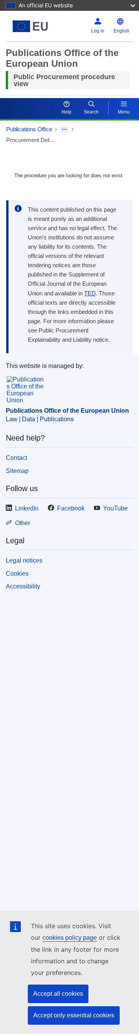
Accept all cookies (58, 993)
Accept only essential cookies (73, 1015)
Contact (16, 457)
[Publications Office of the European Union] (30, 26)
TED (90, 293)
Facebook (71, 508)
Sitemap (17, 471)
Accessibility (23, 586)
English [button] (121, 31)
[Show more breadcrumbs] (64, 129)
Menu (124, 112)
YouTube (115, 508)
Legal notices (24, 560)
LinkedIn (27, 508)
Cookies (17, 573)
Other (22, 523)
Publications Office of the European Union (67, 410)
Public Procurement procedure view (64, 80)
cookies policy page (69, 937)
